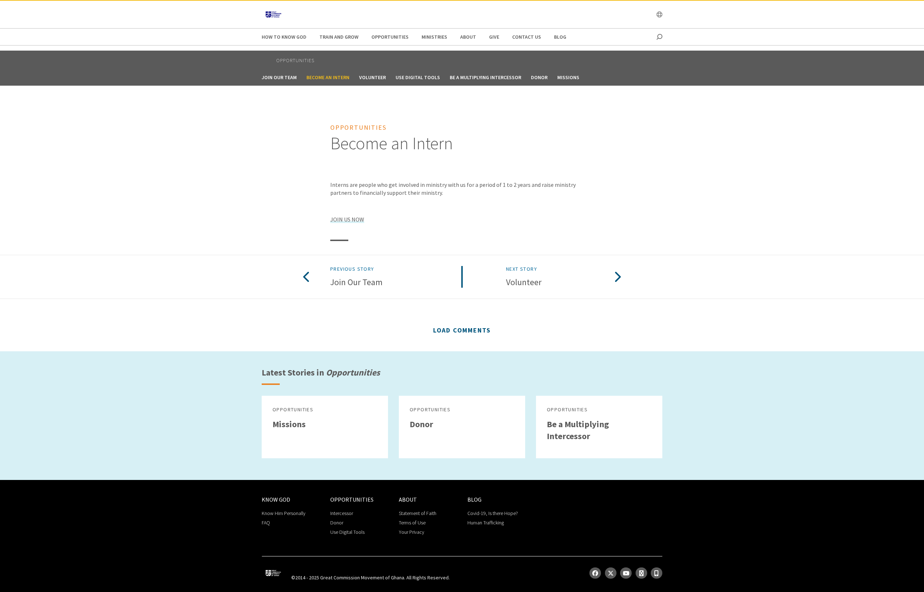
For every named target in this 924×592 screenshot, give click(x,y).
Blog (560, 37)
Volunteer (372, 77)
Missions (568, 77)
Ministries (434, 37)
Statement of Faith (417, 513)
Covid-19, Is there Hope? (492, 513)
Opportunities (390, 37)
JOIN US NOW (347, 219)
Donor (539, 77)
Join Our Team (279, 77)
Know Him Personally (283, 513)
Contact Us (526, 37)
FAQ (266, 522)
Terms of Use (412, 522)
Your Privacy (411, 532)
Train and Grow (338, 37)
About (468, 37)
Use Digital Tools (418, 77)
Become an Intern (327, 77)
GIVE (494, 37)
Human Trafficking (485, 522)
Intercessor (341, 513)
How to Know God (284, 37)
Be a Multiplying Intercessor (485, 77)
